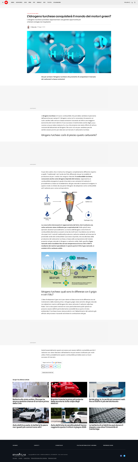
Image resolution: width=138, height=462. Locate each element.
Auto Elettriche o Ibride (33, 13)
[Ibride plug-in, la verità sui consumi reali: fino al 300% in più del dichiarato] (107, 389)
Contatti (36, 445)
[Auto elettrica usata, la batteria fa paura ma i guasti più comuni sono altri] (31, 415)
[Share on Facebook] (47, 366)
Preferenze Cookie (108, 445)
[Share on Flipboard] (51, 366)
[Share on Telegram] (55, 366)
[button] (3, 2)
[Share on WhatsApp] (59, 366)
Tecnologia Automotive (47, 372)
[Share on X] (43, 366)
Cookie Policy (59, 445)
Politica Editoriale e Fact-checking (86, 445)
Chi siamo (15, 445)
